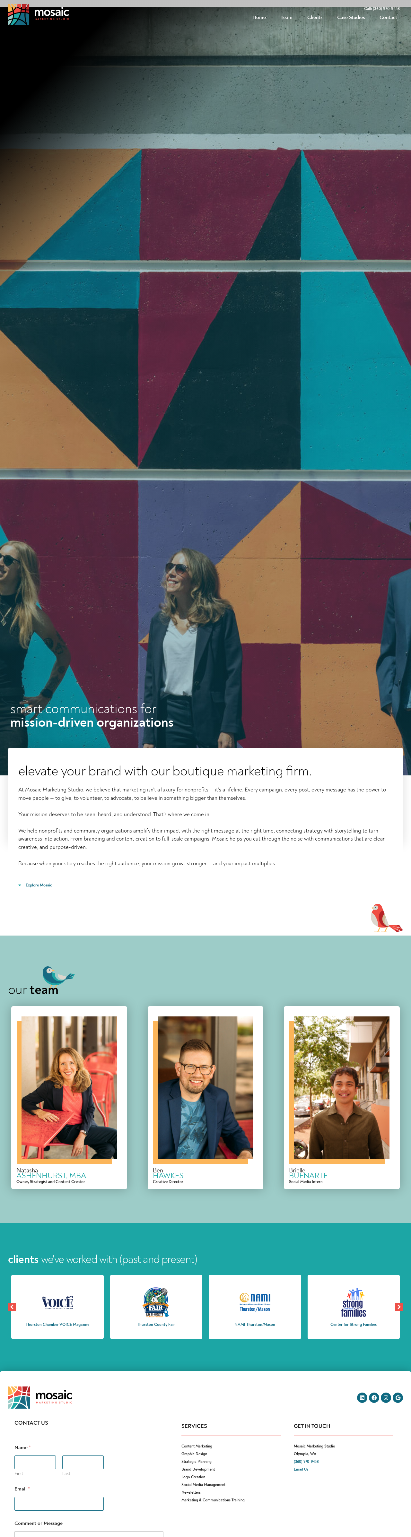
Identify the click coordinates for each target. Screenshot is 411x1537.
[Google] (398, 1398)
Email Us (301, 1469)
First (18, 1473)
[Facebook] (374, 1398)
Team (287, 17)
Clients (314, 17)
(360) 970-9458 (306, 1461)
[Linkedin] (362, 1398)
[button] (399, 1307)
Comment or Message (38, 1523)
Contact (388, 17)
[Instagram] (386, 1398)
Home (259, 17)
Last (66, 1473)
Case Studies (351, 17)
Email (22, 1489)
